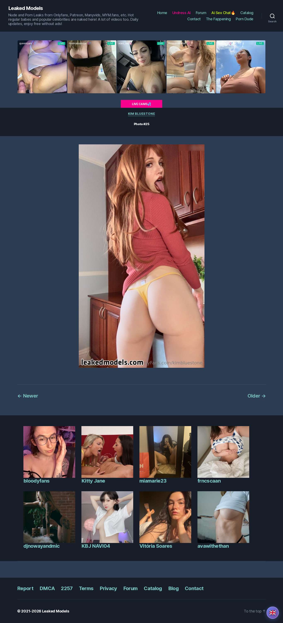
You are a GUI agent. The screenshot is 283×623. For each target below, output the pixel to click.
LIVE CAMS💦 (141, 104)
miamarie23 (152, 481)
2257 (67, 588)
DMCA (47, 588)
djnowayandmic (41, 546)
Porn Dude (244, 19)
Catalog (246, 13)
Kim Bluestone (141, 114)
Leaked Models (25, 8)
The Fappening (218, 19)
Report (25, 588)
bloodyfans (36, 481)
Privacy (108, 588)
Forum (201, 13)
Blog (173, 588)
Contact (194, 19)
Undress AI (181, 13)
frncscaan (209, 481)
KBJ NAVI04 (95, 546)
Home (162, 13)
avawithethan (213, 546)
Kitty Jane (93, 481)
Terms (86, 588)
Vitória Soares (155, 546)
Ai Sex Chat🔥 (223, 13)
